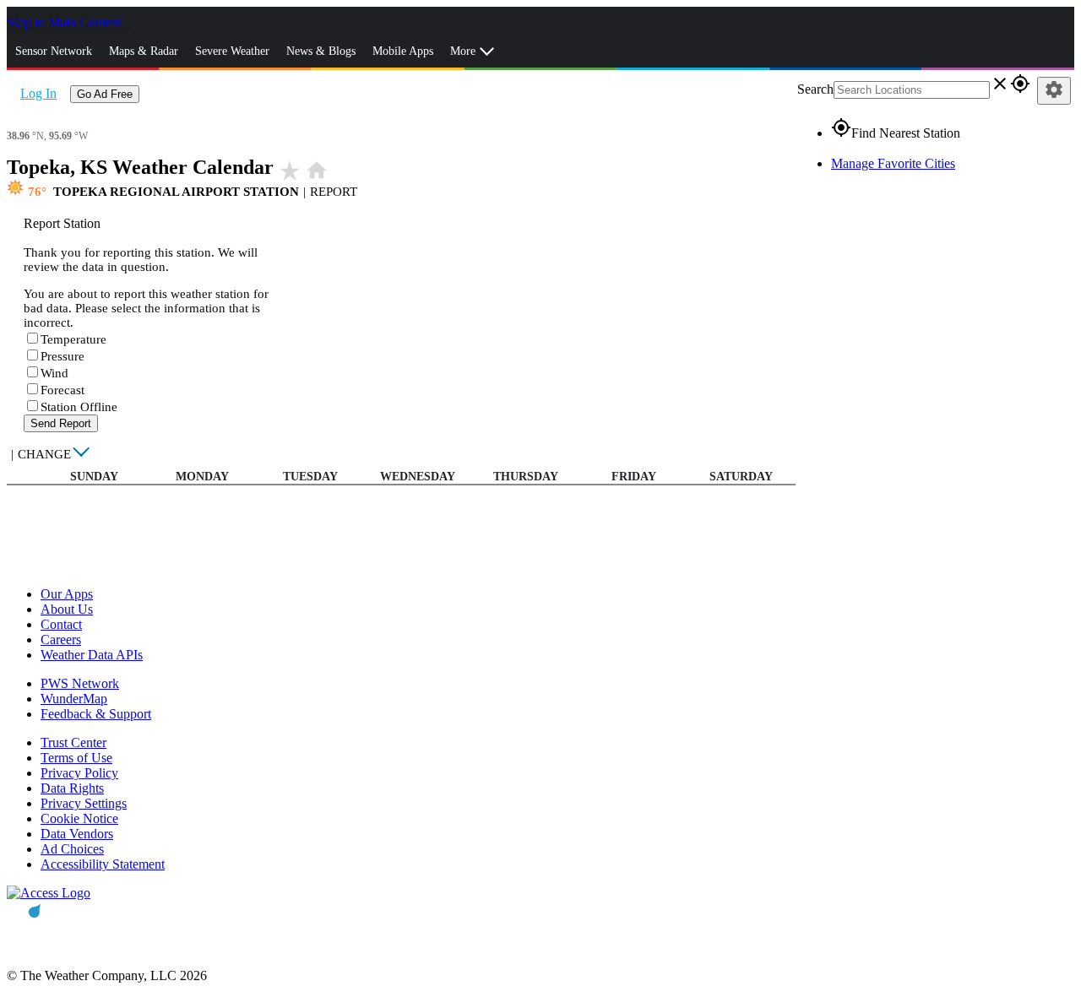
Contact (61, 624)
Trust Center (73, 742)
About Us (67, 609)
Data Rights (72, 788)
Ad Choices (72, 849)
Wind (54, 373)
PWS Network (80, 683)
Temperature (73, 339)
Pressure (62, 356)
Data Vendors (77, 833)
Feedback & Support (96, 714)
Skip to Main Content (66, 22)
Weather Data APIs (92, 655)
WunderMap (74, 698)
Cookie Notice (79, 818)
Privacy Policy (79, 773)
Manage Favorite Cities (893, 163)
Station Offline (79, 407)
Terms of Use (76, 757)
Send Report (60, 423)
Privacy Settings (84, 803)
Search (815, 89)
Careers (61, 639)
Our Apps (67, 594)
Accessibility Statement (103, 864)
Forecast (62, 390)
